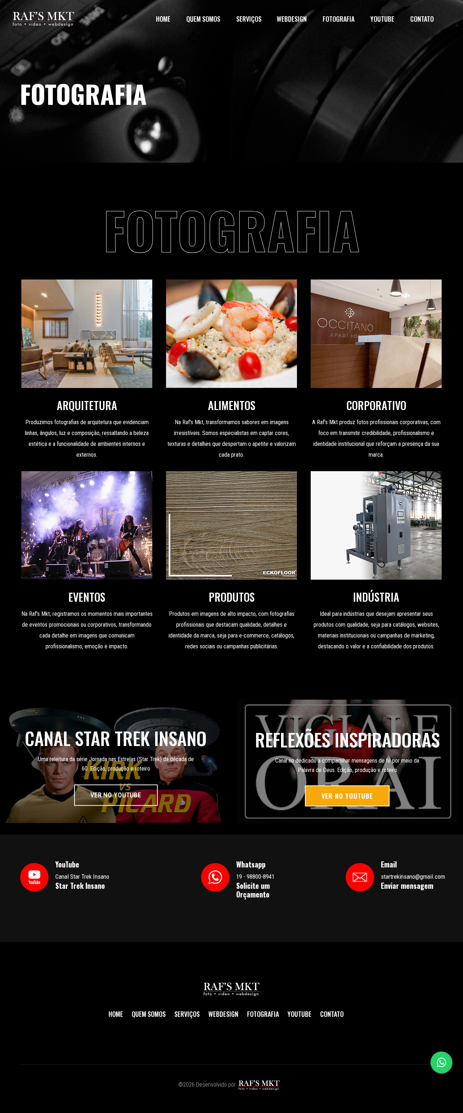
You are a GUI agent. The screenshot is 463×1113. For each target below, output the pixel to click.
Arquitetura (87, 405)
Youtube (382, 19)
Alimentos (231, 405)
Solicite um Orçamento (253, 890)
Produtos (232, 597)
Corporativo (376, 405)
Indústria (376, 597)
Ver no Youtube (115, 795)
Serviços (249, 19)
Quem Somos (203, 19)
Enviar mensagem (407, 885)
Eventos (86, 597)
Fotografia (338, 19)
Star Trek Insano (80, 885)
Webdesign (292, 19)
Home (163, 19)
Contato (422, 19)
